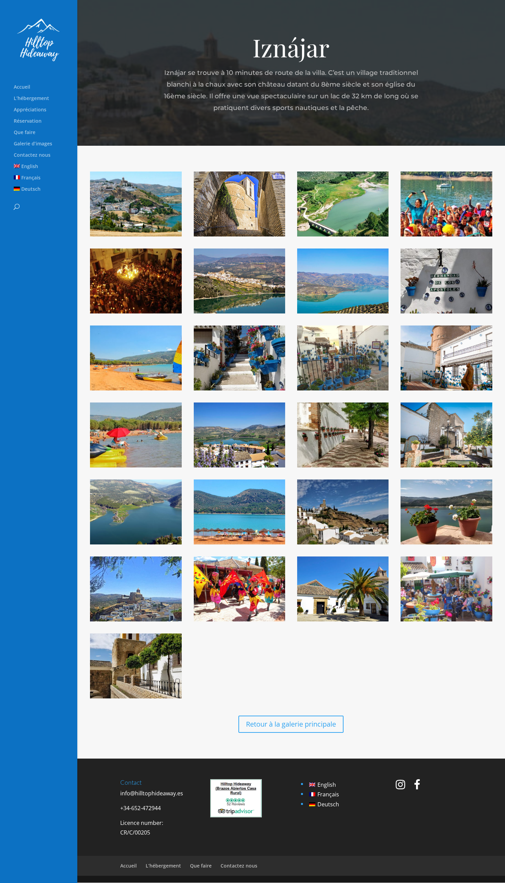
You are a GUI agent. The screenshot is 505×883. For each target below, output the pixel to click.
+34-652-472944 (140, 808)
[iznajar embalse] (135, 542)
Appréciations (30, 110)
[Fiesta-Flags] (239, 619)
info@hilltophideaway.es (151, 793)
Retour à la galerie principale (291, 724)
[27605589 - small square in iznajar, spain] (343, 619)
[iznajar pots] (343, 388)
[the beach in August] (135, 465)
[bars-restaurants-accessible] (446, 619)
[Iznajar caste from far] (135, 619)
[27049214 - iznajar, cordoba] (239, 311)
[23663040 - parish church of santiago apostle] (446, 388)
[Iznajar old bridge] (343, 234)
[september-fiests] (135, 311)
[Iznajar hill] (343, 542)
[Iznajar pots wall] (446, 311)
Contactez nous (32, 155)
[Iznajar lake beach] (239, 542)
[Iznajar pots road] (239, 388)
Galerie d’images (33, 144)
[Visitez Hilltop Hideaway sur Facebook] (417, 786)
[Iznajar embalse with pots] (446, 542)
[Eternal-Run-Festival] (446, 234)
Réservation (28, 121)
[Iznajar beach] (135, 388)
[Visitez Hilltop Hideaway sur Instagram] (400, 786)
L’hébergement (31, 98)
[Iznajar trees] (343, 465)
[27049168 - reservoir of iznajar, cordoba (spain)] (343, 311)
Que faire (24, 132)
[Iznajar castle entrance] (135, 696)
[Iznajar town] (135, 234)
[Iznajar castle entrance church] (239, 234)
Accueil (22, 87)
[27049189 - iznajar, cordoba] (239, 465)
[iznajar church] (446, 465)
